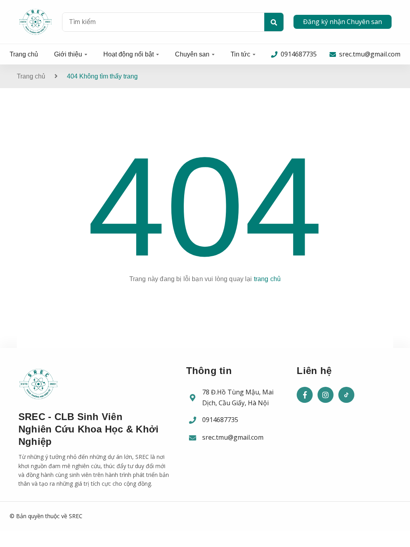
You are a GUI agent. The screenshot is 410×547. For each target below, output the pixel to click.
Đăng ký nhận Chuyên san (342, 21)
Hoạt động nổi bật (128, 54)
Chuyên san (192, 54)
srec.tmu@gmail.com (232, 437)
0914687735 (220, 419)
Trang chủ (24, 54)
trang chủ (267, 279)
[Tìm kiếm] (273, 22)
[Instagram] (326, 395)
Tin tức (240, 54)
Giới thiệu (68, 54)
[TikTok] (346, 395)
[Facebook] (305, 395)
